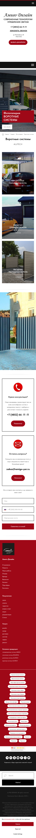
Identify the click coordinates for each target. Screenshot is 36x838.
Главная (7, 742)
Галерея (12, 742)
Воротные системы (29, 742)
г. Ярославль (18, 36)
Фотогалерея (19, 742)
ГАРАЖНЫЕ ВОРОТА (18, 790)
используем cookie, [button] (9, 819)
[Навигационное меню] (33, 3)
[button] (18, 30)
